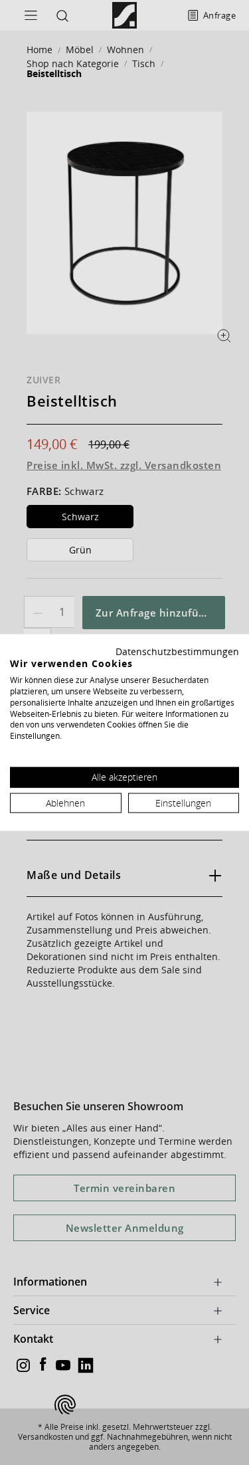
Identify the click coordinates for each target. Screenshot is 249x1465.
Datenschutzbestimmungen (177, 650)
